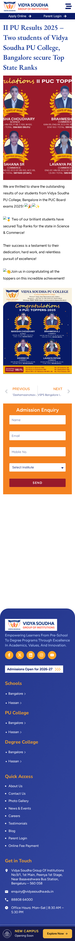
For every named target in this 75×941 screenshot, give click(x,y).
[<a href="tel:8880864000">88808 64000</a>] (6, 899)
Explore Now (55, 933)
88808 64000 (22, 900)
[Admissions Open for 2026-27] (57, 669)
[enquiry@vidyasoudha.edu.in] (6, 891)
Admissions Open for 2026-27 (30, 669)
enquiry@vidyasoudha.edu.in (32, 891)
